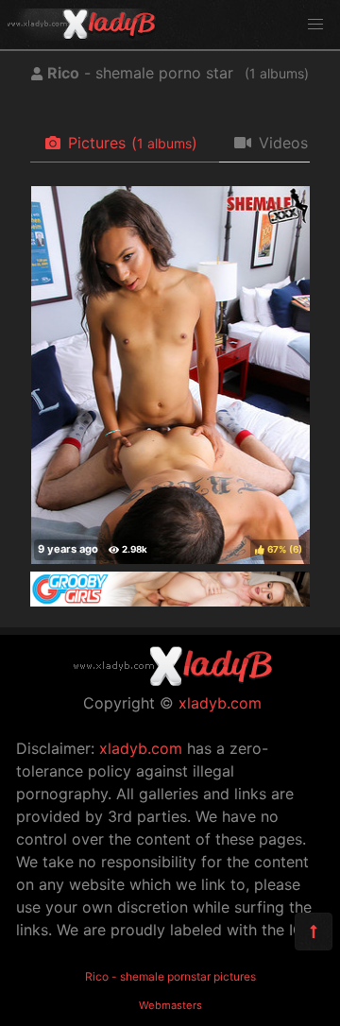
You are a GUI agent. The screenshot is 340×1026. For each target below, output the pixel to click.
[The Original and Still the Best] (170, 600)
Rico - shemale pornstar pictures (170, 976)
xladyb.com (220, 702)
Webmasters (170, 1005)
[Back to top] (313, 931)
